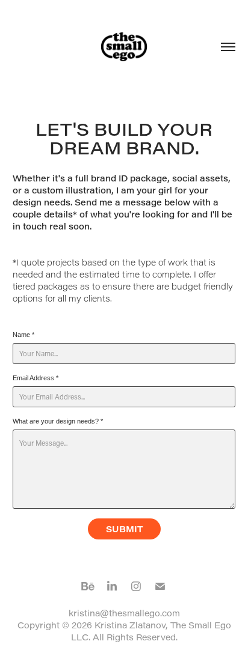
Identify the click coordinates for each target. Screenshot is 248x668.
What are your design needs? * (58, 421)
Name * (23, 334)
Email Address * (35, 377)
